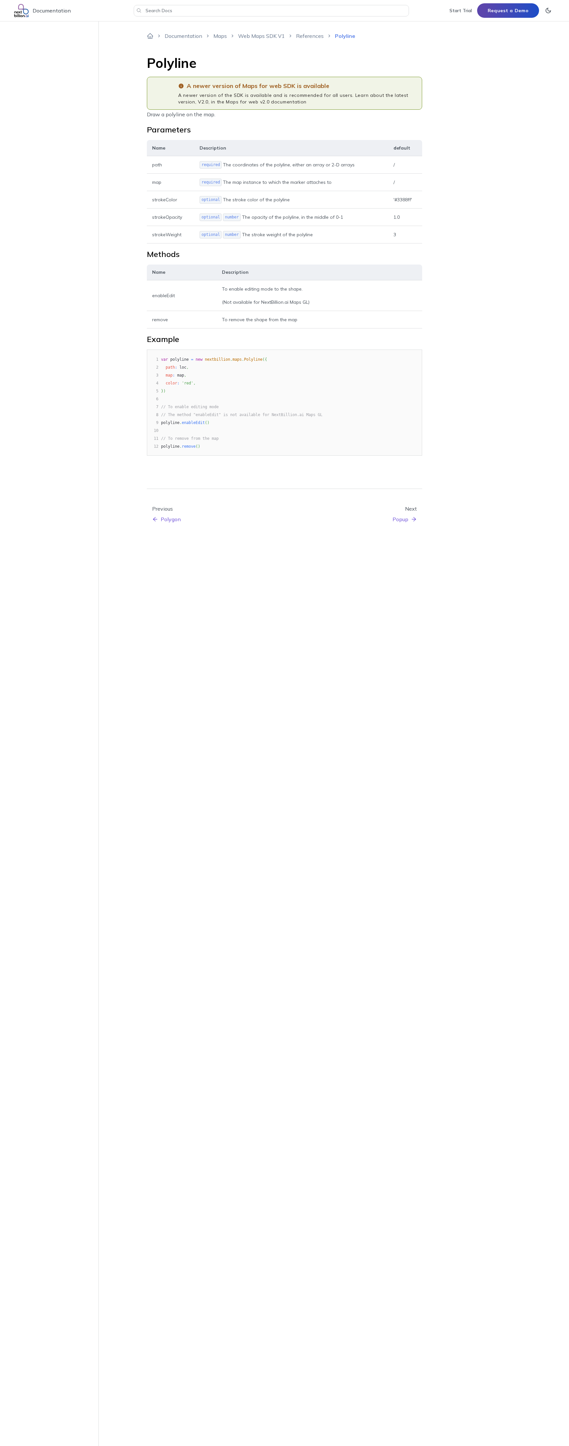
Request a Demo (508, 11)
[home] (150, 36)
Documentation (183, 36)
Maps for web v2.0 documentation (266, 102)
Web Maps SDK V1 (261, 36)
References (310, 36)
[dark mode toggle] (548, 10)
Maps (220, 36)
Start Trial (460, 11)
